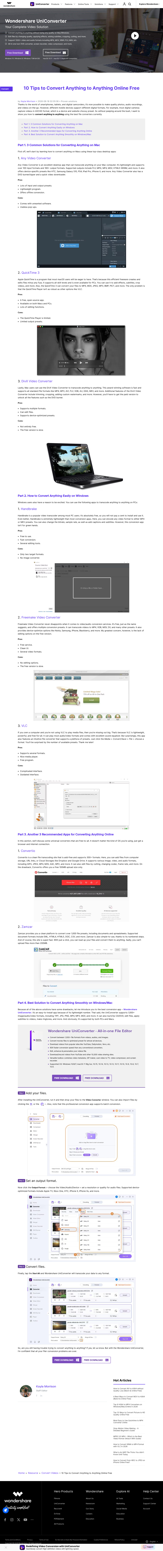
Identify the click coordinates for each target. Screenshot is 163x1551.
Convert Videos (50, 1473)
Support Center (149, 1503)
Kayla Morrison (28, 101)
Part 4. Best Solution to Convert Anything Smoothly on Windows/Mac (57, 134)
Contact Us (147, 1498)
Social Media (121, 1508)
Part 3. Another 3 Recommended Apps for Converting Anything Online (58, 131)
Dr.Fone (57, 1514)
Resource (33, 1473)
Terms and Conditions (13, 1540)
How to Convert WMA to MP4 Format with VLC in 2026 (128, 1445)
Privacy (30, 1540)
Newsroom (90, 1503)
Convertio (28, 851)
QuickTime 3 (30, 273)
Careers (89, 1514)
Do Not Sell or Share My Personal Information (71, 1540)
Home (21, 1473)
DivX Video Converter (36, 381)
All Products (59, 1524)
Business (120, 1519)
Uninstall (134, 1540)
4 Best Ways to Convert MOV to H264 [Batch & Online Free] (129, 1397)
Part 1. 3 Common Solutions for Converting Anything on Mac (53, 124)
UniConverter (59, 1503)
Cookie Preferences (101, 1540)
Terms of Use (44, 1540)
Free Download (15, 52)
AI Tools (119, 1498)
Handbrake (29, 509)
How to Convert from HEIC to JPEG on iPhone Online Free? (129, 1461)
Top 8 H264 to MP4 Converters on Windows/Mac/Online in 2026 (127, 1405)
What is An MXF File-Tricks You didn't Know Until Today (128, 1453)
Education (90, 1519)
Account (146, 1508)
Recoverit (58, 1508)
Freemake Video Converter (41, 617)
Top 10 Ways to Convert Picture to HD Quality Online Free (129, 1413)
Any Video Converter (36, 158)
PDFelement (59, 1519)
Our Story (90, 1508)
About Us (89, 1498)
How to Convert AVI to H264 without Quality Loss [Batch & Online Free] (128, 1389)
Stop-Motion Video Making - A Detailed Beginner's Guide (125, 1429)
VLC (24, 726)
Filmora (57, 1498)
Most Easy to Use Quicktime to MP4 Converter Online (128, 1421)
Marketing (120, 1503)
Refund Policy (120, 1540)
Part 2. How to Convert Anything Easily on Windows (49, 127)
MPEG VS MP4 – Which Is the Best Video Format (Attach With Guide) (127, 1437)
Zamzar (27, 927)
